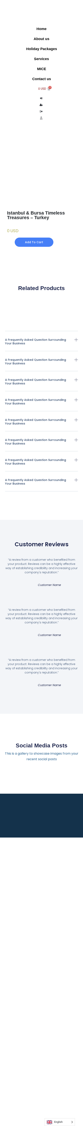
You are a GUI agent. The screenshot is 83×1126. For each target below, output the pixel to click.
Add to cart (34, 242)
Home (41, 29)
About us (41, 39)
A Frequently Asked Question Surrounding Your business (35, 341)
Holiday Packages (41, 49)
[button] (41, 344)
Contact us (41, 79)
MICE (41, 69)
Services (41, 59)
